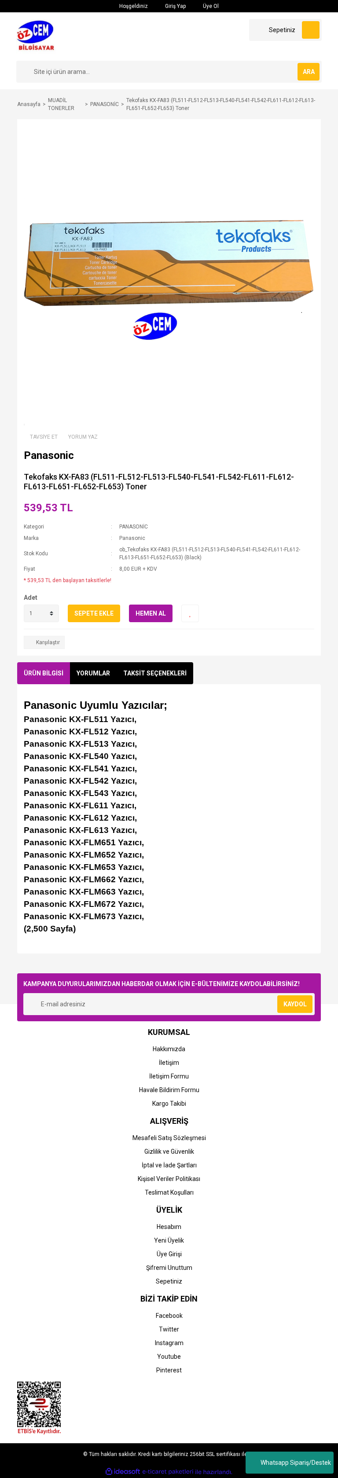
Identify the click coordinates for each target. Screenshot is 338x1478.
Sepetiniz (169, 1281)
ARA (309, 71)
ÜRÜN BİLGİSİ (43, 673)
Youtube (169, 1356)
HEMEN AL (151, 613)
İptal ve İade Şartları (169, 1165)
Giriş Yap (175, 6)
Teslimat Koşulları (169, 1192)
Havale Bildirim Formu (169, 1089)
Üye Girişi (169, 1254)
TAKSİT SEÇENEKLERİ (155, 673)
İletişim (169, 1062)
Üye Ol (210, 6)
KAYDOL (295, 1004)
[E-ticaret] (168, 1472)
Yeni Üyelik (169, 1240)
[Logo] (38, 36)
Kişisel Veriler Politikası (169, 1178)
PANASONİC (133, 527)
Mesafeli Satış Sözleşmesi (169, 1137)
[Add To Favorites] (190, 613)
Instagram (169, 1342)
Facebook (169, 1315)
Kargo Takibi (169, 1103)
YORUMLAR (93, 673)
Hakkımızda (169, 1049)
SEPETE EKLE (94, 613)
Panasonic (132, 538)
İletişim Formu (169, 1076)
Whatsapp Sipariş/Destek (296, 1462)
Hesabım (169, 1226)
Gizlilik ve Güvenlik (169, 1151)
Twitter (169, 1329)
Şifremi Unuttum (169, 1267)
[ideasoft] (122, 1472)
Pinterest (169, 1370)
